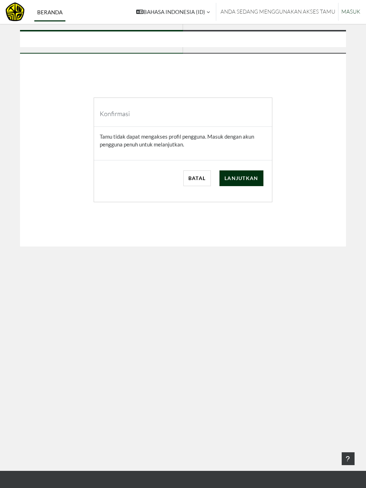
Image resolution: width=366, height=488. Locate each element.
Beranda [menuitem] (50, 12)
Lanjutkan (241, 178)
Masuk (350, 11)
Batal (197, 178)
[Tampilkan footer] (348, 458)
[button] (173, 12)
